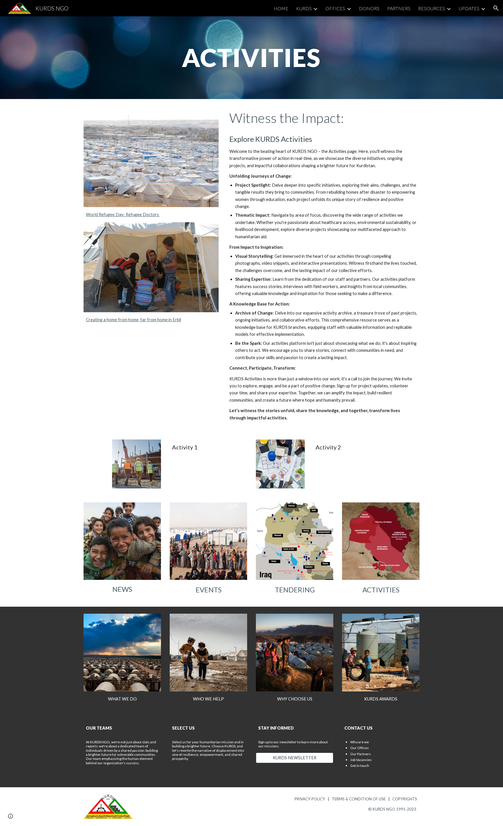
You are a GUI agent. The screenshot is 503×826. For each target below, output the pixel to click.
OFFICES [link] (335, 8)
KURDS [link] (304, 8)
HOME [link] (281, 8)
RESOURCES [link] (431, 8)
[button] (496, 8)
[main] (251, 57)
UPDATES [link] (469, 8)
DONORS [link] (369, 8)
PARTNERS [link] (398, 8)
